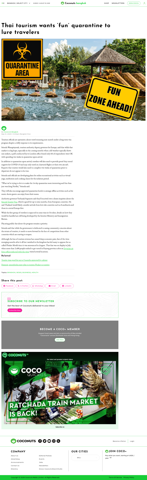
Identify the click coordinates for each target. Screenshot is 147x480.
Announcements (17, 462)
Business (26, 272)
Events (41, 459)
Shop (106, 3)
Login (144, 3)
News (19, 272)
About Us (14, 456)
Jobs (41, 462)
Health (35, 272)
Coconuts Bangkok (11, 132)
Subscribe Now (15, 310)
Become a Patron (119, 441)
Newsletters (118, 3)
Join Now (60, 340)
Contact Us (15, 465)
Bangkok (11, 272)
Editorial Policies (45, 456)
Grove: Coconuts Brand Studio (50, 469)
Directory (14, 469)
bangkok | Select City (17, 3)
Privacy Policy (129, 477)
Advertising (15, 459)
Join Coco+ (134, 3)
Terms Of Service (115, 477)
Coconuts (75, 3)
